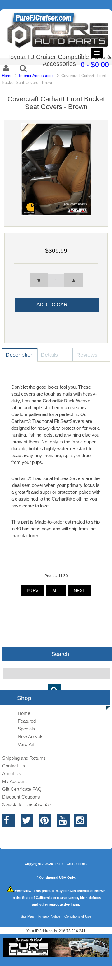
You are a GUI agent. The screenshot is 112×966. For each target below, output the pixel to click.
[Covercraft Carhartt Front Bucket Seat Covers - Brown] (56, 215)
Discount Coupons (21, 796)
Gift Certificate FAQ (22, 789)
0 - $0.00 (95, 65)
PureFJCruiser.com (70, 864)
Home (7, 75)
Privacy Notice (49, 916)
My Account (14, 781)
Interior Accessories (37, 75)
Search (60, 654)
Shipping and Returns (24, 758)
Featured (27, 721)
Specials (26, 728)
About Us (11, 773)
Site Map (27, 916)
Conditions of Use (77, 916)
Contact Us (13, 765)
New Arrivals (31, 736)
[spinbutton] (56, 280)
